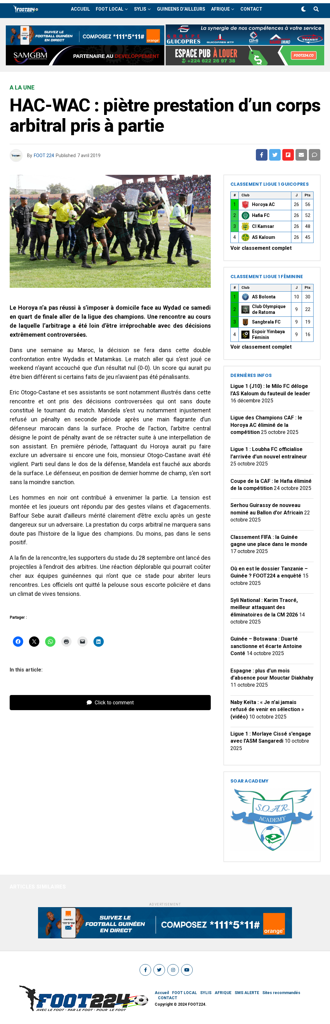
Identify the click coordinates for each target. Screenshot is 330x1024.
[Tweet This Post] (275, 155)
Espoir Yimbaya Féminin (268, 334)
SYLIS (140, 9)
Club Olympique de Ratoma (269, 309)
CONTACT (251, 9)
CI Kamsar (263, 226)
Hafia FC (261, 215)
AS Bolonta (264, 296)
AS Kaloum (263, 237)
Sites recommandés (281, 993)
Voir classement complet (261, 248)
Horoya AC (263, 204)
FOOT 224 (44, 155)
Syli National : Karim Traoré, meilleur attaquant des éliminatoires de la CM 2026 (264, 607)
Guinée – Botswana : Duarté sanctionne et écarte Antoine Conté (266, 646)
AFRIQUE (220, 9)
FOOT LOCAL (109, 9)
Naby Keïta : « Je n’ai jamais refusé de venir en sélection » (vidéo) (267, 709)
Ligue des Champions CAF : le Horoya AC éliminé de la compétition (266, 425)
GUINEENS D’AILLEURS (181, 9)
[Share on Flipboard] (288, 155)
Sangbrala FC (266, 321)
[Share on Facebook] (261, 155)
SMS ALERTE (247, 993)
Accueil (80, 9)
